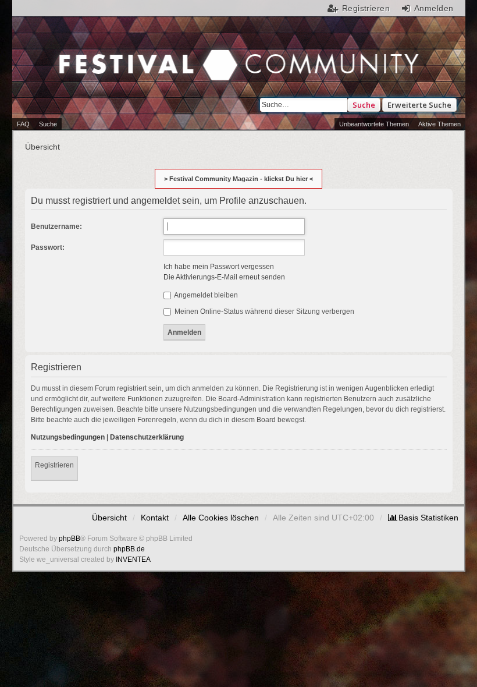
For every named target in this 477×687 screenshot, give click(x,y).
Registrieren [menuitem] (366, 8)
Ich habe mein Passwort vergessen (218, 267)
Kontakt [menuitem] (155, 517)
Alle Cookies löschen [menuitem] (221, 517)
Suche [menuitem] (48, 124)
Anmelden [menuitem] (433, 8)
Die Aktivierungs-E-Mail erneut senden (224, 277)
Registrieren (54, 465)
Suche (364, 105)
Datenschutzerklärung (147, 437)
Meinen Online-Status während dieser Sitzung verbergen (263, 311)
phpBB (69, 538)
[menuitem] (423, 517)
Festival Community (132, 66)
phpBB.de (129, 549)
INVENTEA (133, 559)
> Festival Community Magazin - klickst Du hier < (238, 178)
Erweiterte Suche (419, 105)
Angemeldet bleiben (205, 295)
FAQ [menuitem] (23, 124)
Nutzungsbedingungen (68, 437)
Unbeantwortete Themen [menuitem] (374, 124)
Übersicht (109, 517)
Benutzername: (56, 226)
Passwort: (48, 247)
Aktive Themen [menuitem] (439, 124)
